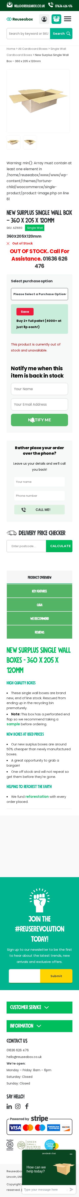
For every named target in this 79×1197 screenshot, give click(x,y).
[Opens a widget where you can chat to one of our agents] (48, 1171)
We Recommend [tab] (39, 618)
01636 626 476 (63, 6)
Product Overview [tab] (39, 577)
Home (11, 49)
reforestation (37, 796)
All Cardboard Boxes (33, 49)
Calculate (60, 546)
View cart (57, 20)
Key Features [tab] (39, 591)
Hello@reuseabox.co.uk (29, 6)
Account (45, 19)
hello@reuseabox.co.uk (24, 1057)
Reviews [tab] (39, 632)
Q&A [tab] (39, 605)
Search (59, 34)
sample (13, 724)
